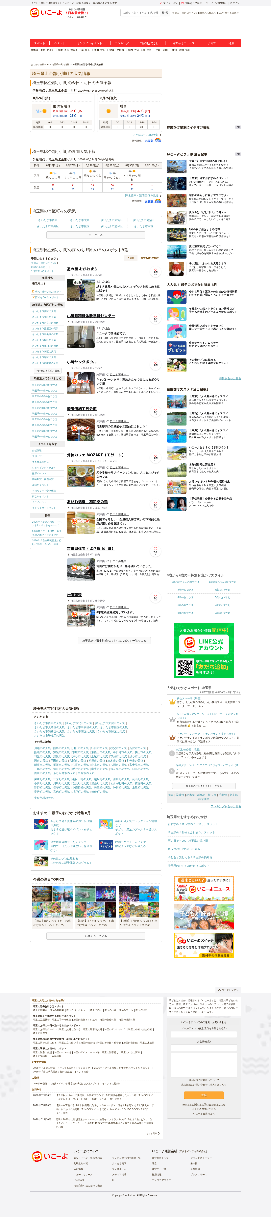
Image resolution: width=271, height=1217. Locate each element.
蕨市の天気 (41, 760)
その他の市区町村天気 (48, 370)
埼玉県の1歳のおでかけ (44, 390)
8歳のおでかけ (185, 612)
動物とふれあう (207, 12)
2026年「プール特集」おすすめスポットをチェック (47, 533)
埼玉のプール (126, 1010)
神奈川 (74, 50)
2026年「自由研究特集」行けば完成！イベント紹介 (47, 542)
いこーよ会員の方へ (204, 1113)
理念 (154, 1163)
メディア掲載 (119, 1174)
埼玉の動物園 (57, 1010)
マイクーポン (170, 3)
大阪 (136, 50)
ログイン (235, 3)
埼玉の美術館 (130, 1042)
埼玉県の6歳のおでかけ (44, 419)
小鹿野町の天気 (82, 787)
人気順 (131, 258)
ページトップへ (230, 990)
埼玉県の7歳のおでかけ (44, 425)
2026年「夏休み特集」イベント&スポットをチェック (47, 523)
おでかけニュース (183, 43)
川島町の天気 (61, 783)
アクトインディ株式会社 (193, 1151)
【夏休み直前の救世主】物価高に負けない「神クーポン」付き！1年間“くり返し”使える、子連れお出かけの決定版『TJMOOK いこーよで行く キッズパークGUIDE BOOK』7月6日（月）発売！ (105, 1109)
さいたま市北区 (79, 220)
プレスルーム (119, 1169)
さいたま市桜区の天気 (44, 340)
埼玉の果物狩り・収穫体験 (47, 1056)
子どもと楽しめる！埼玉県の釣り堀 (190, 857)
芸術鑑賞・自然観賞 (43, 479)
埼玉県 (212, 794)
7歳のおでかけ (223, 605)
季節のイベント (40, 485)
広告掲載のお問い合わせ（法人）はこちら (204, 1084)
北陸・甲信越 (117, 50)
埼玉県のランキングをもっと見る (204, 786)
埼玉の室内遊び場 (68, 1042)
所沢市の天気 (137, 748)
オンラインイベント (89, 43)
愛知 (102, 50)
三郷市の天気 (42, 768)
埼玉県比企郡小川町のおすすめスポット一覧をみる (114, 640)
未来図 (194, 1163)
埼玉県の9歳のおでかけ (44, 436)
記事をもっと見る (96, 935)
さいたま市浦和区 (112, 226)
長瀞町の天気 (61, 787)
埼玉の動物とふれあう (85, 1019)
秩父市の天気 (118, 748)
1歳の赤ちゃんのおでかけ (222, 582)
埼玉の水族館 (147, 1042)
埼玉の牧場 (110, 1010)
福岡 (187, 50)
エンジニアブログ (161, 1180)
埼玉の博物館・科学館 (109, 1042)
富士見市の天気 (139, 764)
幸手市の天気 (99, 768)
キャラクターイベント (44, 508)
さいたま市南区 (143, 226)
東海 (96, 50)
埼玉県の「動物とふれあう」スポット (191, 832)
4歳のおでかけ (185, 597)
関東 (60, 50)
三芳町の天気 (61, 779)
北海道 (50, 50)
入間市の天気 (77, 760)
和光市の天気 (135, 760)
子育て (212, 43)
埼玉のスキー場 (62, 1052)
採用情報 (156, 1174)
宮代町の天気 (61, 791)
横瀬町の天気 (143, 783)
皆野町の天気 (42, 787)
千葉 (81, 50)
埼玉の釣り (96, 1010)
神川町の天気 (121, 787)
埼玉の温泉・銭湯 (42, 1052)
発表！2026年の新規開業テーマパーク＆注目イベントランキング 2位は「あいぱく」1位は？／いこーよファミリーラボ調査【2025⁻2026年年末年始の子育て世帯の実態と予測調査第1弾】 (104, 1123)
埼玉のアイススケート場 (86, 1052)
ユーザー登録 (40, 1083)
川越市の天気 (42, 748)
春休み (175, 12)
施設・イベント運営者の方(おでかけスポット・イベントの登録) (85, 1083)
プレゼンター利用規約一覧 (126, 1158)
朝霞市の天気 (96, 760)
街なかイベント (40, 496)
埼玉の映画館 (88, 1042)
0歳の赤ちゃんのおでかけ (185, 582)
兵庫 (149, 50)
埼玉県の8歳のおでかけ (44, 430)
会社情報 (195, 1169)
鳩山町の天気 (99, 783)
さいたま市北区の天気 (44, 317)
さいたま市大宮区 (112, 220)
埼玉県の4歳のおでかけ (44, 407)
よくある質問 (119, 1163)
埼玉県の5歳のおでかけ (44, 413)
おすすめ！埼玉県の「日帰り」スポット (193, 824)
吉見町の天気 (80, 783)
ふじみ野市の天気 (64, 773)
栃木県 (190, 794)
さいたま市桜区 (79, 226)
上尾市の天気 (99, 756)
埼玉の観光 (141, 1010)
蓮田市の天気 (61, 768)
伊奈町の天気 (42, 779)
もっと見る (151, 1133)
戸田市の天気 (58, 760)
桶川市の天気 (61, 764)
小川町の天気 (42, 783)
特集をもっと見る (230, 378)
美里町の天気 (102, 787)
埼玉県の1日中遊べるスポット (187, 849)
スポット (39, 43)
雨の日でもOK (189, 12)
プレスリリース (198, 1174)
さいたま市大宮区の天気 (45, 322)
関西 (130, 50)
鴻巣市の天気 (61, 756)
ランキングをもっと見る (226, 806)
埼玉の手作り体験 (61, 1019)
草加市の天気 (118, 756)
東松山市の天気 (101, 752)
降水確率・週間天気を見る (142, 195)
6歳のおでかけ (185, 605)
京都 (142, 50)
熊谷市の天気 (61, 748)
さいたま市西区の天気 (44, 311)
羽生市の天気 (42, 756)
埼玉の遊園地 (40, 1010)
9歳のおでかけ (223, 612)
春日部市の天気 (123, 752)
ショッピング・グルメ (44, 467)
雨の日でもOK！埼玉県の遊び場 (188, 840)
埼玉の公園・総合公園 (140, 1029)
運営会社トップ (160, 1158)
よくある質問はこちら (204, 1109)
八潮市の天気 (118, 764)
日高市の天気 (140, 768)
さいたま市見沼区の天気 (45, 328)
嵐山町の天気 (140, 779)
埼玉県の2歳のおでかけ (44, 396)
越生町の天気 (102, 779)
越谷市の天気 (137, 756)
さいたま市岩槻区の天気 (45, 363)
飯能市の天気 (42, 752)
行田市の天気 (99, 748)
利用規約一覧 (81, 1163)
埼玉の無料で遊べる (70, 1029)
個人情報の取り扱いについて (203, 1080)
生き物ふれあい (40, 462)
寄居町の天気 (42, 791)
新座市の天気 (42, 764)
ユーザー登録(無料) (216, 3)
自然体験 (37, 450)
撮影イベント (39, 473)
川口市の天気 (80, 748)
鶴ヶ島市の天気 (120, 768)
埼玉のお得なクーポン (45, 1029)
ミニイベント (39, 502)
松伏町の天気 (99, 791)
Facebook (79, 1180)
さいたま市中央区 (48, 226)
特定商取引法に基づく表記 (88, 1185)
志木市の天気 (116, 760)
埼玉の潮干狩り (110, 1052)
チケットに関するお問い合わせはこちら (204, 1104)
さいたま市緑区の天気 (44, 357)
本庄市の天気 (80, 752)
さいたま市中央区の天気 (45, 334)
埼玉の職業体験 (127, 1019)
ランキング (122, 43)
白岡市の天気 (86, 773)
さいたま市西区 (48, 220)
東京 (66, 50)
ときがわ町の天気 (121, 783)
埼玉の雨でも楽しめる (45, 1042)
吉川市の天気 (42, 773)
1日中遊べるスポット (229, 12)
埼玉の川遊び (40, 1033)
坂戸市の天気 (80, 768)
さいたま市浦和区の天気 (45, 345)
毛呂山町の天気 (82, 779)
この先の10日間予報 (146, 134)
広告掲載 (78, 1169)
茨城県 (180, 794)
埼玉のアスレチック (115, 1029)
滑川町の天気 (121, 779)
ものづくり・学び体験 (44, 490)
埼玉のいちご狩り (130, 1052)
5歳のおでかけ (223, 597)
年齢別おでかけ (149, 43)
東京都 (233, 794)
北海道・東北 (38, 50)
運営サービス (159, 1169)
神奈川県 (203, 799)
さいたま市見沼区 (144, 220)
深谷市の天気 (80, 756)
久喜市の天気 (80, 764)
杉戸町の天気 (80, 791)
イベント (59, 43)
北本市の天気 (99, 764)
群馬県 (201, 794)
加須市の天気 (61, 752)
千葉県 (223, 794)
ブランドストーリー (201, 1158)
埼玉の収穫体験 (108, 1019)
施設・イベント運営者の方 (88, 1158)
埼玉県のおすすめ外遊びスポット (188, 865)
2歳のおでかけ (185, 589)
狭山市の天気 (143, 752)
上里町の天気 (140, 787)
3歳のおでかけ (223, 589)
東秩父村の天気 (44, 797)
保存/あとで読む (193, 3)
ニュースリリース (83, 1174)
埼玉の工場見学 (41, 1019)
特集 (231, 43)
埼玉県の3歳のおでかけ (44, 402)
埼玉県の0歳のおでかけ (44, 384)
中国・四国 (162, 50)
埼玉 (87, 50)
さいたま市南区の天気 (44, 351)
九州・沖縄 (178, 50)
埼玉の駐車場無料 (92, 1029)
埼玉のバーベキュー (77, 1010)
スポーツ (37, 456)
